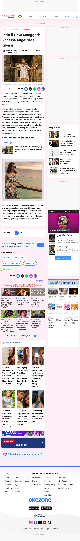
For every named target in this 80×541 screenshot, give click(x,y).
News (7, 477)
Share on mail (39, 89)
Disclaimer (62, 477)
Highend (18, 484)
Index (27, 481)
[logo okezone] (40, 500)
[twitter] (40, 522)
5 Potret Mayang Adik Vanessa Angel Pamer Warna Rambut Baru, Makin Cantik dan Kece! (8, 376)
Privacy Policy (49, 484)
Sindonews (36, 477)
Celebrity (8, 488)
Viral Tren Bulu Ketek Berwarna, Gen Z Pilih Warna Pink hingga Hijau (67, 162)
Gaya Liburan (30, 263)
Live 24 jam (21, 445)
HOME (4, 29)
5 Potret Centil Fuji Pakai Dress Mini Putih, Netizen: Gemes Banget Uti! (7, 419)
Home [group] (30, 16)
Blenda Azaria (12, 50)
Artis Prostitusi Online (11, 263)
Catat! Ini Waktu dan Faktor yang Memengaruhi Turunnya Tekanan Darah (28, 149)
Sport (17, 477)
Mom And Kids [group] (43, 16)
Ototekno (18, 481)
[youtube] (44, 522)
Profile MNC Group (65, 484)
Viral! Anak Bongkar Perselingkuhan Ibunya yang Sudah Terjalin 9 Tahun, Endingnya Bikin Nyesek (67, 134)
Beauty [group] (66, 16)
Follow (41, 245)
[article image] (54, 134)
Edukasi (17, 491)
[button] (68, 16)
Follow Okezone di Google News (20, 335)
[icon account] (4, 51)
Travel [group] (56, 16)
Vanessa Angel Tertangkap (13, 257)
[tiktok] (49, 522)
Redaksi (47, 481)
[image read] (7, 150)
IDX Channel (37, 484)
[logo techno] (8, 16)
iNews (34, 481)
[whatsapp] (34, 89)
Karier (46, 491)
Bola (6, 491)
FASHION (26, 29)
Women (8, 484)
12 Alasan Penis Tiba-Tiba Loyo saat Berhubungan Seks (68, 152)
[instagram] (30, 522)
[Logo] (20, 16)
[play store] (33, 508)
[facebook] (35, 522)
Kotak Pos (48, 488)
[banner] (23, 436)
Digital (27, 477)
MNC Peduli (62, 481)
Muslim (17, 488)
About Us (48, 477)
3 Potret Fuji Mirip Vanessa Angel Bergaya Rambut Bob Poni (38, 416)
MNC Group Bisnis (65, 488)
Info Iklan (48, 495)
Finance (8, 481)
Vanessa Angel (8, 269)
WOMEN (15, 29)
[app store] (46, 508)
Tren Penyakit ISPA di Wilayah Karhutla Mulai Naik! (67, 171)
